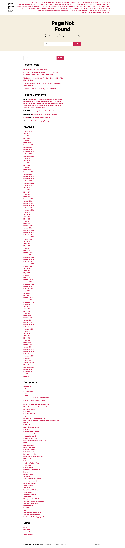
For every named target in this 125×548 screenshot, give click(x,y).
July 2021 (26, 268)
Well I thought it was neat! (31, 514)
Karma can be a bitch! (30, 454)
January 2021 (27, 282)
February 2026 (28, 145)
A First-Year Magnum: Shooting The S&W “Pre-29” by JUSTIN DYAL (81, 2)
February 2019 (28, 318)
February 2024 (28, 199)
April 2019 (26, 313)
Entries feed (27, 529)
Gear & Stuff (27, 429)
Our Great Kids (28, 467)
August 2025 (27, 158)
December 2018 (28, 322)
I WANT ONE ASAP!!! (30, 447)
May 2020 (26, 295)
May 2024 (26, 192)
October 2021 (27, 262)
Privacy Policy (76, 4)
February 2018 (28, 345)
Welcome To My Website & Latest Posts (99, 10)
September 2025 (28, 156)
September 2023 (28, 210)
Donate (108, 2)
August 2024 (27, 185)
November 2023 (28, 205)
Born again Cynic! (29, 409)
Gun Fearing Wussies (30, 436)
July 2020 (26, 291)
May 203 (26, 365)
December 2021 (28, 257)
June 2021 (26, 270)
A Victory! (26, 389)
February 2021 (28, 279)
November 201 (28, 371)
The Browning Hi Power (104, 8)
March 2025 (27, 169)
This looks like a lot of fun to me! (33, 501)
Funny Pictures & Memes (31, 427)
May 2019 (26, 311)
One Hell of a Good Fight (31, 463)
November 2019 (28, 302)
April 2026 (26, 140)
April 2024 (26, 194)
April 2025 (26, 167)
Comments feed (28, 532)
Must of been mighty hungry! (40, 117)
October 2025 (27, 154)
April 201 (26, 374)
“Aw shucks (27, 387)
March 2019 (27, 315)
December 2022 (28, 230)
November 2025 (28, 151)
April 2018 (26, 340)
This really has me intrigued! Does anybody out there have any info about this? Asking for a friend (61, 10)
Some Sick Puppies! (29, 483)
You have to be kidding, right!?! (33, 517)
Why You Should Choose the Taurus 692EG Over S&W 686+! (94, 12)
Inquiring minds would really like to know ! (45, 111)
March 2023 (27, 223)
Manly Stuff (27, 458)
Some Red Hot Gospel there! (32, 479)
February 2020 (28, 297)
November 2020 (28, 286)
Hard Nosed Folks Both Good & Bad (34, 440)
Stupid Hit (26, 488)
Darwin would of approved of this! (34, 418)
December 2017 (28, 349)
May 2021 (26, 273)
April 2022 (26, 248)
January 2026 (27, 147)
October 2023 (27, 208)
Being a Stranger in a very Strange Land (36, 404)
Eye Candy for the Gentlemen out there (29, 4)
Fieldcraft (26, 425)
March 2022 (27, 250)
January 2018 (27, 347)
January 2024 (27, 201)
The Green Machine (29, 494)
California (26, 411)
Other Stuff (27, 465)
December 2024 (28, 176)
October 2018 (27, 327)
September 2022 (28, 237)
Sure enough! (93, 8)
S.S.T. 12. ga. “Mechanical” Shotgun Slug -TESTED (39, 89)
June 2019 (26, 309)
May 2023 (26, 219)
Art (24, 402)
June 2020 (26, 293)
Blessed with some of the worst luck (35, 407)
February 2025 (28, 172)
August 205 (27, 360)
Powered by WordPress (60, 544)
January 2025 (27, 174)
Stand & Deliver (28, 485)
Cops (25, 416)
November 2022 (28, 232)
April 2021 (26, 275)
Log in (25, 527)
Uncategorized (28, 505)
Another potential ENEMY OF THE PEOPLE (37, 398)
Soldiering (26, 476)
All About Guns (28, 391)
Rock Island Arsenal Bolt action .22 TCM (100, 4)
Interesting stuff (28, 452)
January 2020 (27, 300)
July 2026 (26, 134)
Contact (103, 2)
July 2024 (26, 187)
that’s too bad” (28, 492)
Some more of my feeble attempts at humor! (34, 8)
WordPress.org (28, 534)
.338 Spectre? (35, 2)
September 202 (28, 367)
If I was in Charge (29, 449)
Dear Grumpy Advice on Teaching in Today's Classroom (41, 420)
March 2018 (27, 342)
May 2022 (26, 246)
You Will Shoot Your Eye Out (11, 6)
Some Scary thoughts (30, 481)
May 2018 (26, 338)
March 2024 (27, 196)
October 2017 (27, 354)
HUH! (25, 443)
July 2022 (26, 241)
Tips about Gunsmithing (31, 503)
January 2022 (27, 255)
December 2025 (28, 149)
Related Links (84, 4)
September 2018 (28, 329)
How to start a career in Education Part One (52, 4)
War (24, 510)
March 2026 (27, 142)
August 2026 (27, 131)
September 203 (28, 363)
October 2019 (27, 304)
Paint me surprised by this (31, 470)
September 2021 (28, 264)
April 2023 (26, 221)
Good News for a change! (31, 431)
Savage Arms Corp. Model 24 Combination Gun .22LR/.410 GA (33, 6)
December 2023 (28, 203)
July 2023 (26, 214)
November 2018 (28, 324)
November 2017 (28, 351)
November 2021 (28, 259)
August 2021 (27, 266)
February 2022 (28, 253)
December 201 (28, 369)
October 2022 (27, 235)
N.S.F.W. (67, 4)
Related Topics (28, 474)
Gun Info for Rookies (30, 438)
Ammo (25, 396)
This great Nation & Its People (33, 499)
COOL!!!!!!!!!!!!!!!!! (29, 413)
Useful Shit (27, 508)
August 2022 (27, 239)
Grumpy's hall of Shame (31, 434)
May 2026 (26, 138)
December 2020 (28, 284)
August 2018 (27, 331)
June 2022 (26, 244)
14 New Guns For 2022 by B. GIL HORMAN (52, 2)
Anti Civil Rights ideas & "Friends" (34, 400)
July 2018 (26, 333)
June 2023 (26, 217)
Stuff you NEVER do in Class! (80, 8)
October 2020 (28, 288)
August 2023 (27, 212)
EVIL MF (26, 422)
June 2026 (26, 136)
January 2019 (27, 320)
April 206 (26, 358)
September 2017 (28, 356)
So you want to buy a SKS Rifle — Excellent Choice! (97, 6)
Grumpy (26, 117)
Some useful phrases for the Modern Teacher (60, 8)
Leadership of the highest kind (33, 456)
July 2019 (26, 306)
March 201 (26, 376)
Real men (26, 472)
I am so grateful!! (28, 445)
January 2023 (27, 228)
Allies (25, 393)
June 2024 (26, 190)
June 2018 (26, 336)
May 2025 (26, 165)
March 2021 (27, 277)
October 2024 (28, 181)
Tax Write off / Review (30, 490)
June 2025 (26, 163)
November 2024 (28, 178)
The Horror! (27, 497)
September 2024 (29, 183)
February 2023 (28, 226)
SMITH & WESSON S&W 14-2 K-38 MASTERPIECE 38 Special (66, 6)
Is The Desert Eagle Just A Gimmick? (35, 69)
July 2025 (26, 160)
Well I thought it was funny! (32, 512)
